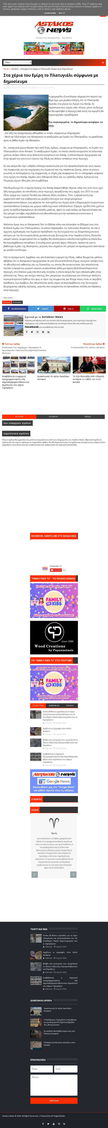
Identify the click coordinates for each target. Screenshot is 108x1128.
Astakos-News (8, 1116)
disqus (88, 416)
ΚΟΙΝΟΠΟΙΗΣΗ (19, 309)
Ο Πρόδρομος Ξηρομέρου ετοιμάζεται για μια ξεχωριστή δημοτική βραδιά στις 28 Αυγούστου (60, 1022)
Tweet (45, 309)
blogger (19, 416)
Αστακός (14, 69)
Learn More (50, 13)
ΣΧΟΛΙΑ (70, 705)
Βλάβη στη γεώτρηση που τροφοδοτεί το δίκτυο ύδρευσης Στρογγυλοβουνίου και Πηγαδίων (60, 743)
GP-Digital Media (75, 1119)
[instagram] (59, 1124)
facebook (53, 416)
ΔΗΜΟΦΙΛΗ (54, 705)
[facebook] (43, 1124)
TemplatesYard (46, 1119)
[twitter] (48, 1124)
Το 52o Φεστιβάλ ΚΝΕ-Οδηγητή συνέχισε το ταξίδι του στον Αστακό (88, 379)
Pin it (71, 309)
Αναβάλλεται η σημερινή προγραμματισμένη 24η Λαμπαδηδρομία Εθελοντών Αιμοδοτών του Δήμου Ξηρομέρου (15, 382)
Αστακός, (51, 87)
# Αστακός (17, 302)
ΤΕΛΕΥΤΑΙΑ (38, 705)
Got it (62, 13)
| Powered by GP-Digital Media (52, 1116)
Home (6, 69)
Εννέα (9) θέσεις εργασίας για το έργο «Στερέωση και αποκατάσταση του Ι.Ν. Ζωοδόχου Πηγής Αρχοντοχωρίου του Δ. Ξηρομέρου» (60, 715)
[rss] (64, 1124)
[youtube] (53, 1124)
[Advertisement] (54, 404)
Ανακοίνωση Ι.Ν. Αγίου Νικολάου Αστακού (53, 377)
